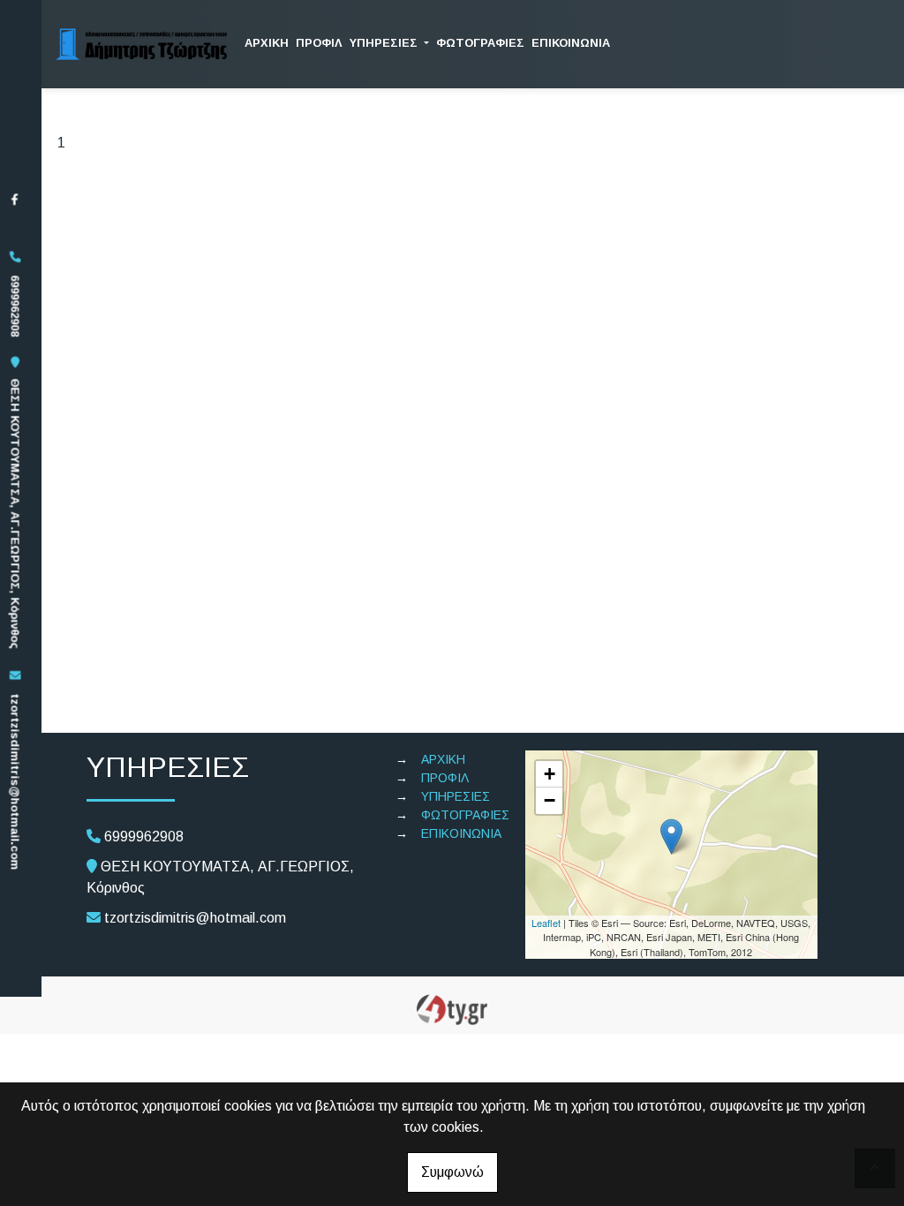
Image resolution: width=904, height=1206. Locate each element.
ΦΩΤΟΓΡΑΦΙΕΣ (480, 42)
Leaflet (546, 923)
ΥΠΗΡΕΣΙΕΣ (385, 42)
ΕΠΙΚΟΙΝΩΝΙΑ (570, 42)
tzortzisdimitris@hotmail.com (14, 781)
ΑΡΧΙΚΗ (267, 42)
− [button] (549, 800)
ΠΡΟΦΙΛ (319, 42)
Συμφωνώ (452, 1172)
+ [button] (549, 774)
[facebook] (14, 198)
